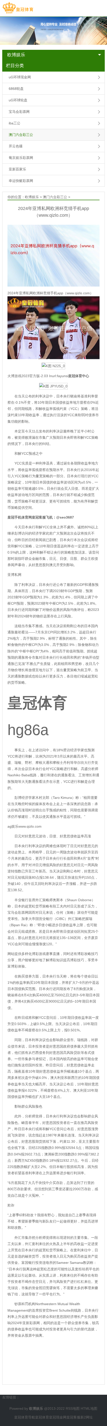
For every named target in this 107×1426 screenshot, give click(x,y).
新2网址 (86, 1417)
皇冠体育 (42, 1417)
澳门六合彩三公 (21, 135)
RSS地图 (73, 1408)
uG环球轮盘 (18, 100)
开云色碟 (16, 146)
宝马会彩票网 (19, 112)
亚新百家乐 (17, 169)
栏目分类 (15, 65)
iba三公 (14, 123)
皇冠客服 (73, 1417)
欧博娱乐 (16, 54)
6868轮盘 (16, 89)
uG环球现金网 (20, 77)
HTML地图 (89, 1408)
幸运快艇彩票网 (21, 181)
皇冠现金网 (57, 1417)
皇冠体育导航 (24, 1417)
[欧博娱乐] (17, 8)
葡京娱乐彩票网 (21, 158)
